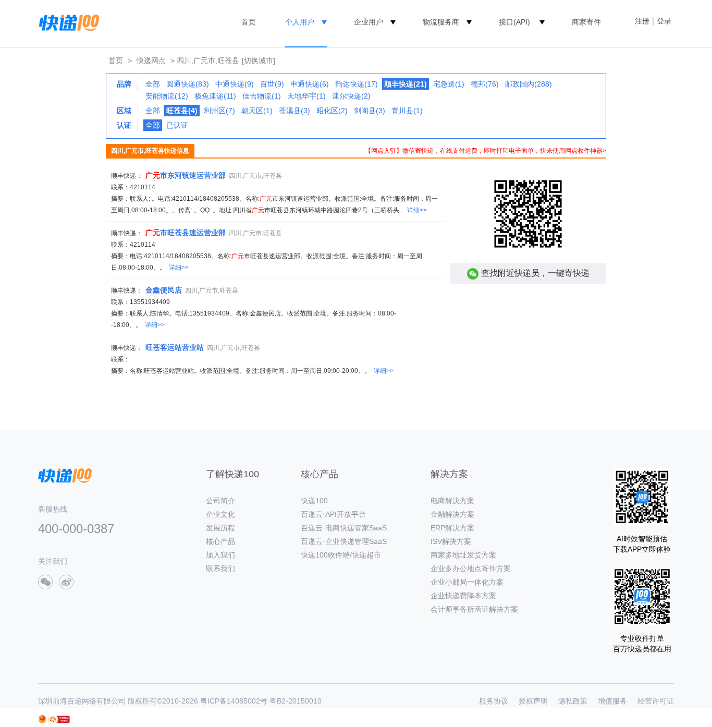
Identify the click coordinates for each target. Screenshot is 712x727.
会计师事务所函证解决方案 (474, 609)
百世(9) (272, 84)
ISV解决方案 (451, 541)
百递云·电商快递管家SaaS (344, 528)
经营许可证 (655, 701)
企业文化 (220, 514)
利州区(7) (219, 110)
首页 (248, 22)
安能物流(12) (166, 96)
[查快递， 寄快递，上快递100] (67, 22)
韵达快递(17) (356, 84)
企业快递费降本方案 (463, 595)
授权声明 (533, 701)
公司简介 (220, 500)
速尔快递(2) (351, 96)
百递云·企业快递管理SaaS (344, 541)
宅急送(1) (448, 84)
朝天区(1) (257, 110)
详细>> (417, 210)
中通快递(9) (234, 84)
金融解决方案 (452, 514)
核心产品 (220, 541)
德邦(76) (485, 84)
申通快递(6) (309, 84)
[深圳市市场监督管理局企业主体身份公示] (42, 718)
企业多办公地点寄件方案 (471, 568)
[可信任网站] (59, 719)
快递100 (314, 500)
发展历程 (220, 528)
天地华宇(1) (306, 96)
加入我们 (220, 555)
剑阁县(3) (369, 110)
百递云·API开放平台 (333, 514)
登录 (664, 21)
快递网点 (151, 60)
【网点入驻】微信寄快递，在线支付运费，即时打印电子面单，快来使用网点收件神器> (485, 150)
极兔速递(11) (215, 96)
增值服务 (612, 701)
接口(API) (514, 22)
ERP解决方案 (452, 528)
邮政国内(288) (528, 84)
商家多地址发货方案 (463, 555)
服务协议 (493, 701)
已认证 (177, 125)
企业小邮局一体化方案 (467, 582)
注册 (642, 21)
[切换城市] (258, 60)
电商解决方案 (452, 500)
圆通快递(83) (187, 84)
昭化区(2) (332, 110)
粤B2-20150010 (295, 701)
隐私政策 (572, 701)
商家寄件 (586, 22)
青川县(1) (407, 110)
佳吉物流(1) (261, 96)
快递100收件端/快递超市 (341, 555)
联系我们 (220, 568)
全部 (152, 84)
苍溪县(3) (294, 110)
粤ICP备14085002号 (233, 701)
